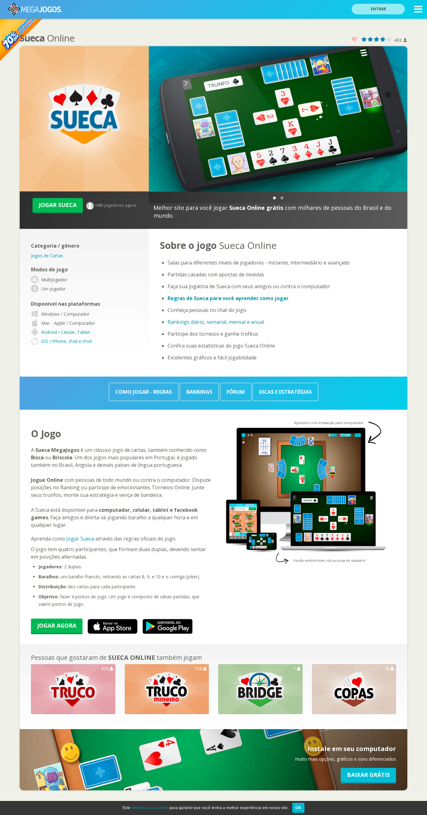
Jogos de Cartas (47, 256)
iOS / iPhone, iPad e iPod (66, 341)
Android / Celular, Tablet (65, 332)
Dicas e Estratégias (285, 391)
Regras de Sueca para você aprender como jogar (228, 298)
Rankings (199, 391)
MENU (418, 9)
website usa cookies (150, 808)
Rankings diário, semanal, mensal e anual (216, 322)
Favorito (354, 39)
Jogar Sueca (58, 205)
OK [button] (298, 808)
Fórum (236, 391)
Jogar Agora (56, 625)
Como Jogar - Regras (143, 391)
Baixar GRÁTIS (368, 774)
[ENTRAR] (382, 1)
